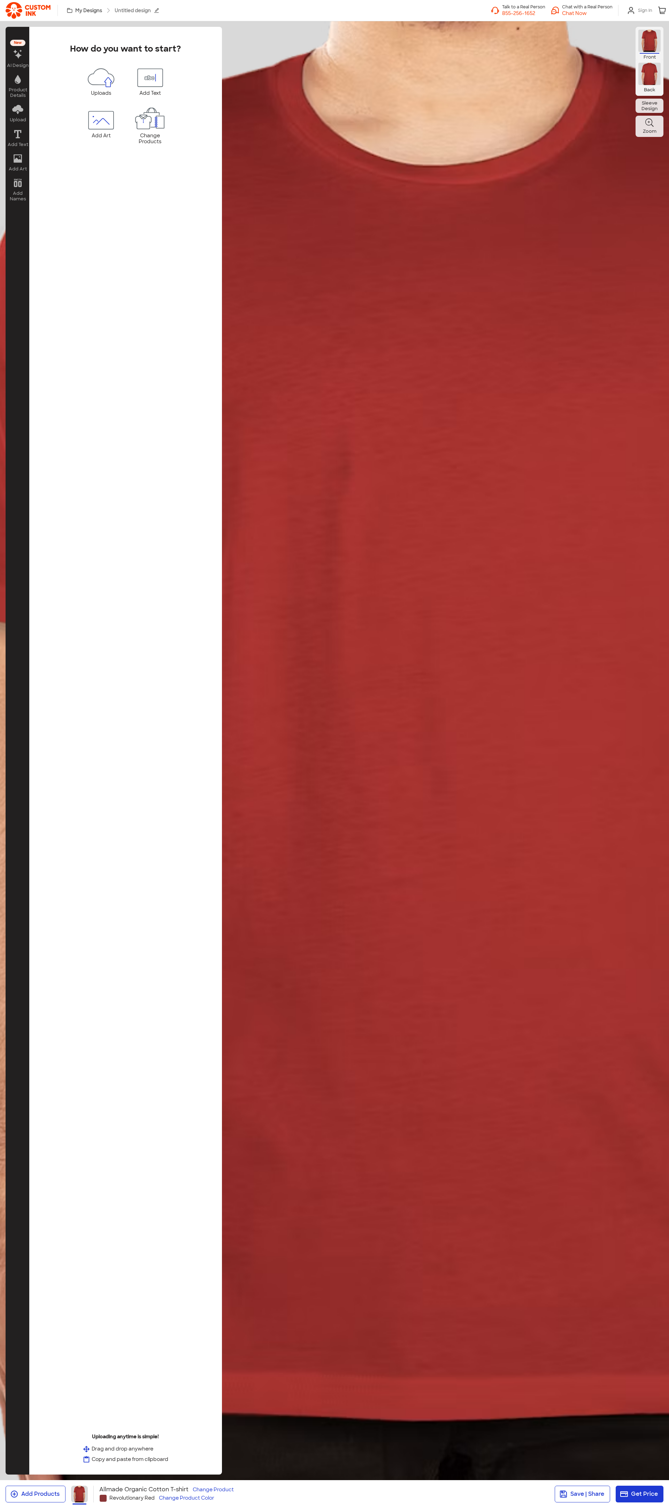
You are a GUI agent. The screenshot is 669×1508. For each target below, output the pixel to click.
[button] (587, 13)
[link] (28, 10)
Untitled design (133, 10)
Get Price (644, 1494)
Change (213, 1490)
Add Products (40, 1494)
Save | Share (587, 1494)
